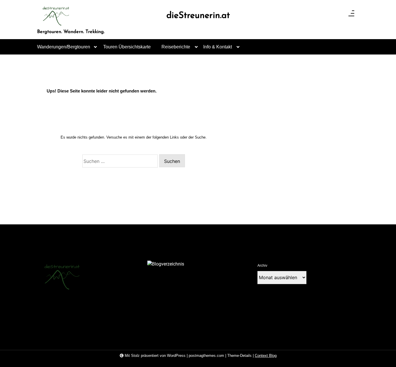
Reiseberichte (175, 46)
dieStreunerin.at (198, 16)
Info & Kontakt (217, 46)
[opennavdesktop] (351, 15)
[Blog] (165, 264)
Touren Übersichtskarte (127, 46)
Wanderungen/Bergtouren (63, 46)
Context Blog (266, 355)
